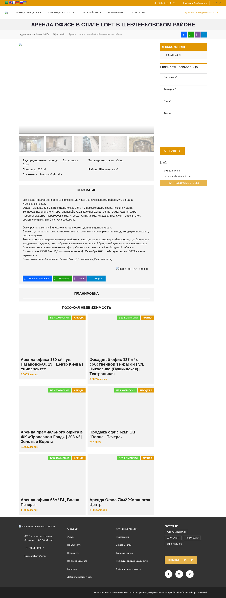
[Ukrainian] (24, 2)
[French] (14, 2)
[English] (10, 2)
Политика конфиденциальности (132, 561)
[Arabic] (6, 2)
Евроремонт (173, 538)
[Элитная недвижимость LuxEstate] (6, 12)
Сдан (26, 164)
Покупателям (74, 545)
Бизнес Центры (123, 545)
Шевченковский (109, 169)
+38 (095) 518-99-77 (164, 3)
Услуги (70, 537)
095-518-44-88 (173, 55)
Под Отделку (192, 538)
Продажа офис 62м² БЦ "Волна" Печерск (112, 434)
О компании (73, 529)
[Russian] (21, 2)
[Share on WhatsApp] (191, 34)
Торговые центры (124, 553)
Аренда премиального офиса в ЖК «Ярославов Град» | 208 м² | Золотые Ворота (52, 437)
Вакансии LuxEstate (77, 561)
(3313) (34, 34)
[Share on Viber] (198, 34)
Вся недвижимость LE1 (183, 183)
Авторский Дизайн (51, 174)
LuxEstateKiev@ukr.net (194, 3)
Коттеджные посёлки (126, 529)
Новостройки (122, 537)
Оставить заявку (181, 560)
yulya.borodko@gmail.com (177, 176)
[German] (17, 2)
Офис (120, 160)
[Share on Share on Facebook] (184, 34)
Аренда (54, 160)
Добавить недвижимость (202, 12)
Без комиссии (71, 160)
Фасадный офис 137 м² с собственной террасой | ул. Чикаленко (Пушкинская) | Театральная (117, 366)
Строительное (174, 544)
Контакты (72, 569)
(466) (58, 34)
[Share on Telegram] (204, 34)
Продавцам (73, 553)
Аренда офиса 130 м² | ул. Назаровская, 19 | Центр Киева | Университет (52, 364)
